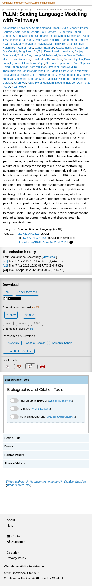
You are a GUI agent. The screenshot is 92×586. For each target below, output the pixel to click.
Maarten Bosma (79, 28)
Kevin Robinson (20, 59)
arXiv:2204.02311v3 (34, 237)
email (44, 578)
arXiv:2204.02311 (28, 233)
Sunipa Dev (24, 55)
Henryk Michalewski (45, 55)
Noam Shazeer (12, 43)
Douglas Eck (63, 82)
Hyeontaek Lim (19, 63)
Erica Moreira (11, 74)
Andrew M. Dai (69, 66)
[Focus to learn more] (70, 242)
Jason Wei (19, 82)
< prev (11, 315)
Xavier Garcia (66, 55)
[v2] (5, 265)
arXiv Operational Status (20, 573)
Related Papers (14, 455)
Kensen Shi (74, 35)
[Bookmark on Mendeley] (18, 366)
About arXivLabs (15, 463)
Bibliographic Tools (17, 379)
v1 (32, 9)
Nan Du (73, 43)
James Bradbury (44, 47)
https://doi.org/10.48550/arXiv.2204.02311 (43, 242)
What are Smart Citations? (61, 416)
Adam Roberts (30, 32)
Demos (9, 446)
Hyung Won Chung (69, 32)
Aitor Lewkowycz (77, 70)
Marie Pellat (59, 70)
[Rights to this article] (12, 299)
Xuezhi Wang (18, 78)
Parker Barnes (70, 39)
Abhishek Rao (51, 39)
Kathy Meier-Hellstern (40, 82)
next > (29, 315)
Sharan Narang (41, 28)
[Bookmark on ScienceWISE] (42, 366)
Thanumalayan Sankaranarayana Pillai (26, 70)
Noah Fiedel (19, 86)
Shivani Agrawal (30, 66)
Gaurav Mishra (12, 32)
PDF (8, 292)
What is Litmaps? (40, 408)
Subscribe (18, 541)
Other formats (27, 292)
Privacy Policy (16, 558)
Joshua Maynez (32, 39)
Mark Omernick (50, 66)
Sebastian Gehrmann (35, 35)
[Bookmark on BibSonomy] (7, 366)
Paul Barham (48, 32)
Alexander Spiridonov (58, 63)
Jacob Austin (63, 47)
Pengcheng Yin (27, 51)
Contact (16, 536)
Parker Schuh (57, 35)
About (11, 520)
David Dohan (11, 66)
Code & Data (12, 438)
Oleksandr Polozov (49, 74)
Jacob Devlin (60, 28)
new (8, 323)
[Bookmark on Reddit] (30, 366)
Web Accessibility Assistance (24, 566)
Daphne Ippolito (73, 59)
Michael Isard (80, 47)
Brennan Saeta (37, 78)
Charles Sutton (12, 35)
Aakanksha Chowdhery (17, 28)
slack (59, 578)
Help (10, 525)
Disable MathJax (75, 481)
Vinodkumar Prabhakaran (37, 43)
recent (22, 323)
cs (31, 328)
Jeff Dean (78, 82)
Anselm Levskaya (62, 51)
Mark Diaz (54, 78)
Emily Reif (61, 43)
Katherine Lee (70, 74)
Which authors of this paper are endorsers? (34, 481)
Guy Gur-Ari (10, 51)
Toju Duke (44, 51)
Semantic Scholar (62, 343)
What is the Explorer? (60, 400)
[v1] (5, 261)
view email (49, 257)
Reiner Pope (25, 47)
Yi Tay (84, 39)
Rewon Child (28, 74)
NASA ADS (12, 343)
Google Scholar (35, 343)
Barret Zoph (37, 63)
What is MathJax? (18, 485)
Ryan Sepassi (81, 63)
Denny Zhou (54, 59)
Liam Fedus (38, 59)
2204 (37, 323)
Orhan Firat (68, 78)
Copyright (13, 552)
